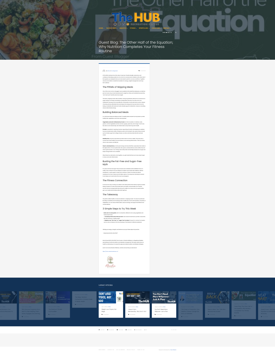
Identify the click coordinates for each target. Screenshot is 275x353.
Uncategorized (114, 70)
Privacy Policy (131, 349)
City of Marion (120, 349)
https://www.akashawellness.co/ (110, 251)
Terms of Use (141, 349)
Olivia (108, 70)
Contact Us (110, 349)
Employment (102, 349)
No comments (106, 314)
